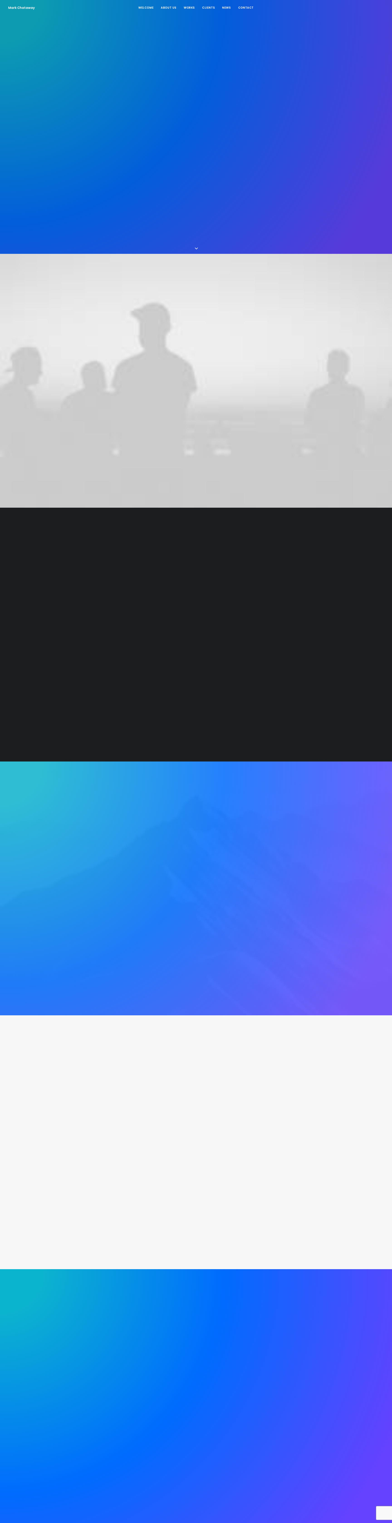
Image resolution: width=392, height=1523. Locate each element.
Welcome (146, 8)
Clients (208, 8)
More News (196, 1177)
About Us (168, 8)
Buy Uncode (196, 163)
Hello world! (196, 1145)
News (226, 8)
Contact (246, 8)
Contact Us (196, 1433)
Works (189, 8)
